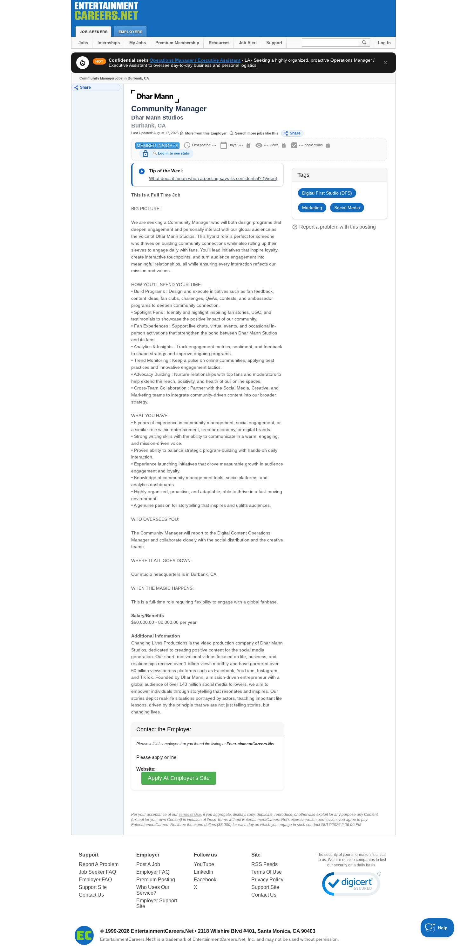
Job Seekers (94, 31)
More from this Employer (206, 133)
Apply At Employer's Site (179, 778)
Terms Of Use (266, 872)
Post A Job (148, 864)
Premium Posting (155, 879)
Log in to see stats (173, 153)
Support (274, 42)
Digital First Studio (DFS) (327, 193)
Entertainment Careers (106, 12)
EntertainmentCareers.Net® (128, 939)
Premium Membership (177, 42)
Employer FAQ (95, 879)
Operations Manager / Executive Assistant (195, 60)
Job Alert (248, 42)
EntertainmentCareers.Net (162, 931)
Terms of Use (190, 814)
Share (85, 87)
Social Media (347, 207)
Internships (109, 42)
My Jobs (137, 42)
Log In (384, 42)
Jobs (83, 42)
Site (256, 854)
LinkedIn (203, 872)
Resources (219, 42)
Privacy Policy (267, 879)
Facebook (205, 879)
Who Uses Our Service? (152, 890)
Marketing (312, 207)
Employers (130, 31)
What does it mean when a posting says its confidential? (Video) (213, 178)
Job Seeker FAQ (97, 872)
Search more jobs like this (256, 133)
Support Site (93, 887)
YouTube (204, 864)
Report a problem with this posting (334, 227)
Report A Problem (98, 864)
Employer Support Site (156, 903)
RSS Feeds (264, 864)
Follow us (205, 854)
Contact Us (91, 895)
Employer (147, 854)
